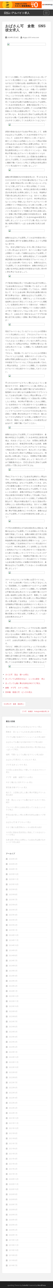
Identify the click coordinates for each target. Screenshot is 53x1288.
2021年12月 (14, 1118)
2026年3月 (13, 859)
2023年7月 (13, 1021)
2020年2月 (13, 1230)
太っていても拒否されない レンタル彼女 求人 (25, 679)
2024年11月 (14, 940)
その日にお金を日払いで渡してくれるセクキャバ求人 (26, 771)
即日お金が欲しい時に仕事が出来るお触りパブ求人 (26, 815)
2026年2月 (13, 864)
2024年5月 (13, 970)
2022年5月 (13, 1092)
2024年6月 (13, 965)
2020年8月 (13, 1199)
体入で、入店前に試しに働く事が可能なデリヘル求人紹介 (26, 793)
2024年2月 (13, 986)
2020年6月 (13, 1209)
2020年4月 (13, 1219)
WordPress (42, 1285)
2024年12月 (14, 935)
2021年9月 (13, 1133)
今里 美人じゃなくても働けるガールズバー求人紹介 (26, 801)
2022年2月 (13, 1108)
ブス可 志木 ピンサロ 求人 (16, 764)
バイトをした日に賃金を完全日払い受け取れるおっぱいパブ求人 (26, 748)
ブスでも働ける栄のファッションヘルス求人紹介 (26, 737)
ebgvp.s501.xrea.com (31, 37)
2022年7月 (13, 1082)
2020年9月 (13, 1194)
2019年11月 (14, 1245)
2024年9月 (13, 950)
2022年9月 (13, 1072)
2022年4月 (13, 1097)
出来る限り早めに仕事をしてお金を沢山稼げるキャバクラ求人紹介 (26, 840)
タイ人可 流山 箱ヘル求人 (17, 674)
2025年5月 (13, 909)
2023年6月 (13, 1026)
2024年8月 (13, 955)
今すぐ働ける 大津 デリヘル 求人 (19, 782)
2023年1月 (13, 1052)
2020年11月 (14, 1184)
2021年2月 (13, 1169)
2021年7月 (13, 1143)
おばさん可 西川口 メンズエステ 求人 (21, 759)
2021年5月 (13, 1153)
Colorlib (25, 1285)
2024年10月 (14, 945)
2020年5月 (13, 1214)
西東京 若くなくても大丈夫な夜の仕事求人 (24, 732)
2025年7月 (13, 899)
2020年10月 (14, 1189)
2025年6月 (13, 904)
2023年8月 (13, 1016)
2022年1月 (13, 1113)
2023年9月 (13, 1011)
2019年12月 (14, 1240)
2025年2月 (13, 925)
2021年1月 (13, 1174)
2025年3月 (13, 920)
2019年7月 (13, 1265)
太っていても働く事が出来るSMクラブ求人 (22, 683)
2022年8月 (13, 1077)
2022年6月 (13, 1087)
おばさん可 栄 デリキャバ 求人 (18, 822)
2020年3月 (13, 1225)
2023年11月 (14, 1001)
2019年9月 (13, 1255)
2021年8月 (13, 1138)
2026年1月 (13, 869)
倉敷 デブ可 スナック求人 (17, 687)
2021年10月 (14, 1128)
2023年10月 (14, 1006)
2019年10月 (14, 1250)
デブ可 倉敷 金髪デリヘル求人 (19, 777)
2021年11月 (14, 1123)
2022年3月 (13, 1103)
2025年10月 (14, 884)
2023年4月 (13, 1036)
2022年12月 (14, 1057)
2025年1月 (13, 930)
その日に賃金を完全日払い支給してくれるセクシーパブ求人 (26, 833)
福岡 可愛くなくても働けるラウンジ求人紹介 (25, 754)
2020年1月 (13, 1235)
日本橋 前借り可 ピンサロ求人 (18, 692)
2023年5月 (13, 1031)
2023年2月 (13, 1047)
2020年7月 (13, 1204)
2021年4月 (13, 1158)
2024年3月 (13, 981)
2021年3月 (13, 1164)
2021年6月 (13, 1148)
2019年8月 (13, 1260)
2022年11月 (14, 1062)
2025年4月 (13, 915)
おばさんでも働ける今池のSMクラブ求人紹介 (24, 742)
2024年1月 (13, 991)
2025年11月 (14, 879)
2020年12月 (14, 1179)
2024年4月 (13, 976)
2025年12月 (14, 874)
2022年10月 (14, 1067)
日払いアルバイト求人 (17, 12)
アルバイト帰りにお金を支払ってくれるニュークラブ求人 (26, 808)
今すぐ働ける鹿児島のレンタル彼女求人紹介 (24, 827)
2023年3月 (13, 1042)
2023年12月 (14, 996)
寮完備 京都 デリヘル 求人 (16, 787)
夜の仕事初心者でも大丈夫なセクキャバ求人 (24, 727)
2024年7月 (13, 960)
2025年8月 (13, 894)
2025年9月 (13, 889)
